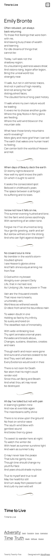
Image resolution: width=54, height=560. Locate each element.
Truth (19, 538)
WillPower (34, 539)
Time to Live (11, 4)
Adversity (12, 532)
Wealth (27, 539)
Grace (37, 533)
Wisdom (41, 539)
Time (8, 538)
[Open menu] (48, 5)
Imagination (44, 533)
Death (24, 533)
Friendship (30, 533)
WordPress (45, 554)
